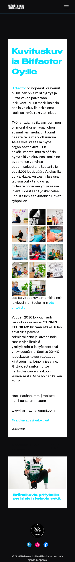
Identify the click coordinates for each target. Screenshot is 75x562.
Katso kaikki (55, 446)
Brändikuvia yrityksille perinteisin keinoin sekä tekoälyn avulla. (36, 497)
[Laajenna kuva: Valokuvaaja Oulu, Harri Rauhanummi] (20, 288)
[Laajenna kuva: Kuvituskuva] (37, 217)
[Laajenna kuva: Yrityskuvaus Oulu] (20, 217)
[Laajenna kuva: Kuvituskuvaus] (20, 252)
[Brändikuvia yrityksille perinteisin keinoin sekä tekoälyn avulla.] (37, 473)
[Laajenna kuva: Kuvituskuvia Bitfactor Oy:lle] (37, 234)
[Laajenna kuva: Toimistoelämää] (37, 270)
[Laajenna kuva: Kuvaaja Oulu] (55, 234)
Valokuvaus (29, 28)
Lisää (46, 28)
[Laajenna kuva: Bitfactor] (37, 288)
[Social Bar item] (29, 544)
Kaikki (11, 28)
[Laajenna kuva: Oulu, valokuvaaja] (20, 270)
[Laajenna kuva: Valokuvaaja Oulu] (55, 217)
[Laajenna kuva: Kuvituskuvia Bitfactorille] (55, 270)
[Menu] (66, 6)
